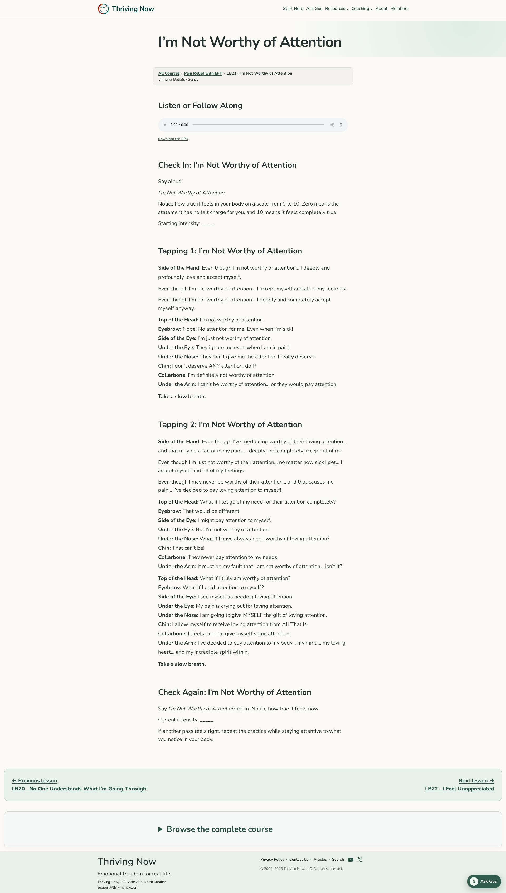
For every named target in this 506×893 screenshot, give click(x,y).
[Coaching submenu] (371, 9)
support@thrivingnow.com (118, 887)
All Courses (168, 73)
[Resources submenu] (347, 9)
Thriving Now (133, 8)
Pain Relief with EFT (203, 73)
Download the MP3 (173, 138)
